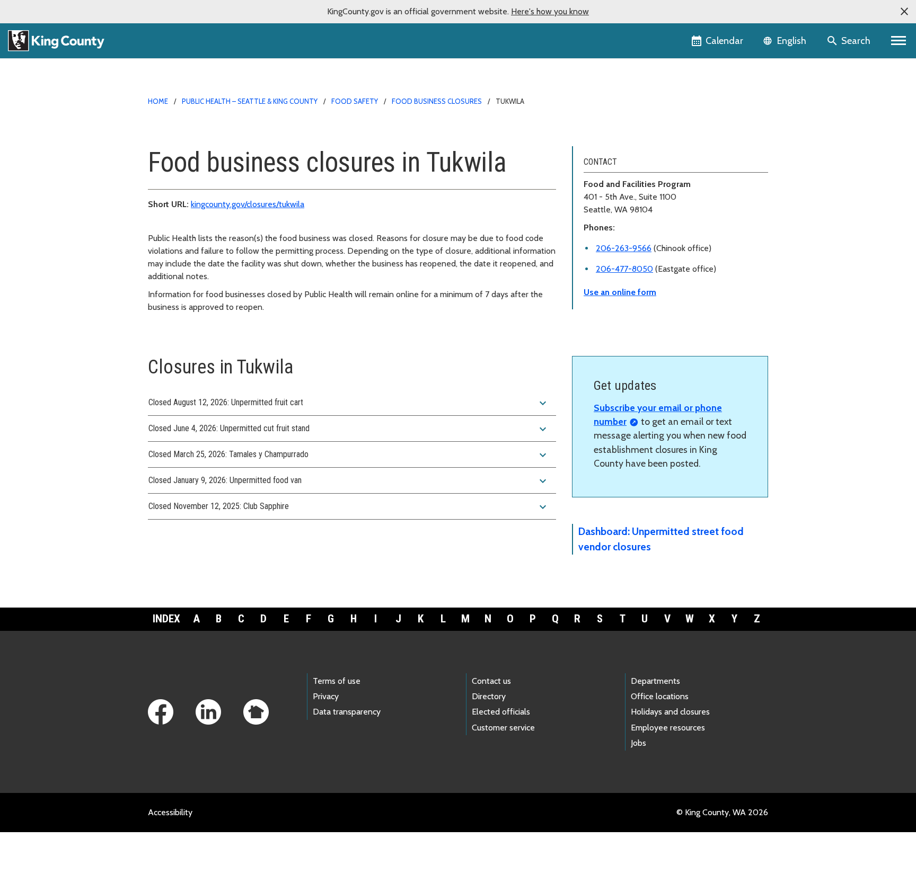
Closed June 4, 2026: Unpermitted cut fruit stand (348, 429)
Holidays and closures (670, 712)
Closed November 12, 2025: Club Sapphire (348, 507)
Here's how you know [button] (550, 11)
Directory (489, 696)
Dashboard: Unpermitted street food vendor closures (661, 539)
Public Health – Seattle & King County (250, 101)
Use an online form (620, 292)
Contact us (491, 681)
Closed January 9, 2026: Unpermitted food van (348, 481)
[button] (904, 11)
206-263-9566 (623, 248)
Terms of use (336, 681)
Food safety (354, 101)
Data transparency (347, 712)
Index (166, 618)
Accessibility (170, 812)
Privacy (326, 696)
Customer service (503, 728)
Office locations (660, 696)
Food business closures (437, 101)
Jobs (638, 743)
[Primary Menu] (899, 40)
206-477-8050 (624, 269)
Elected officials (501, 712)
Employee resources (668, 728)
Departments (655, 681)
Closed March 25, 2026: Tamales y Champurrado (348, 455)
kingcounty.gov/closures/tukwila (247, 204)
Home (158, 101)
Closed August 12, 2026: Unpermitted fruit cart (348, 403)
